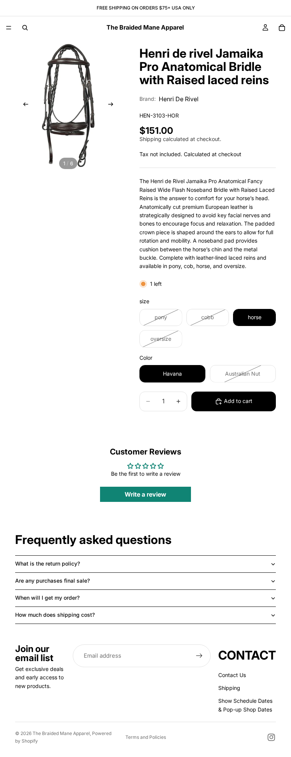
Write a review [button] (145, 494)
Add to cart (238, 401)
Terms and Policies (145, 737)
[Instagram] (271, 737)
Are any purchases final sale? (52, 580)
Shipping (229, 688)
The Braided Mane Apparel (61, 733)
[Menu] (8, 27)
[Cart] (282, 27)
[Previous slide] (23, 105)
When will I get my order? (47, 597)
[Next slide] (113, 105)
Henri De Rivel (179, 99)
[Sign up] (199, 656)
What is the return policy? (47, 563)
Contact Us (232, 675)
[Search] (25, 27)
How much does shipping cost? (55, 614)
